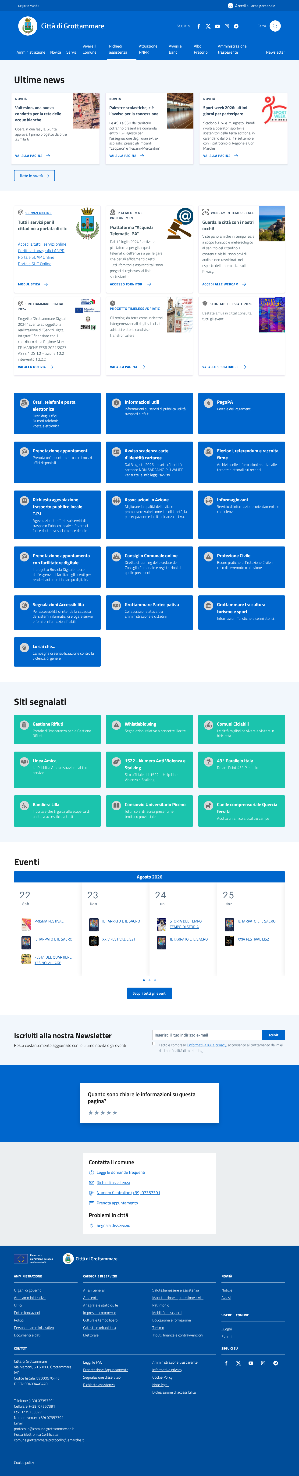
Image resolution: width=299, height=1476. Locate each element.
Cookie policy (24, 1462)
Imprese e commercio (99, 1312)
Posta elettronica (46, 426)
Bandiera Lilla (46, 804)
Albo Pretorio (201, 49)
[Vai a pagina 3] (155, 980)
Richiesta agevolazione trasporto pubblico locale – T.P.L (59, 506)
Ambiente (90, 1297)
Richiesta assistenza (99, 1384)
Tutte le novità (32, 175)
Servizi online (38, 212)
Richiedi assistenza (118, 49)
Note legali (160, 1384)
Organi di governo (27, 1290)
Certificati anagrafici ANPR (41, 250)
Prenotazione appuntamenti (61, 450)
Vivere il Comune (89, 49)
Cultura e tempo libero (100, 1320)
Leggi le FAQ (93, 1362)
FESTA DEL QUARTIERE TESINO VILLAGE (53, 960)
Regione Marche (28, 5)
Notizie (226, 1290)
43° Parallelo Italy (235, 760)
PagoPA (225, 402)
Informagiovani (232, 499)
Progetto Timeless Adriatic (135, 308)
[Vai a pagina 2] (149, 980)
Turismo (158, 1327)
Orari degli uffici (45, 416)
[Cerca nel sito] (275, 26)
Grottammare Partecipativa (152, 604)
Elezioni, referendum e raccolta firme (247, 454)
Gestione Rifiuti (48, 723)
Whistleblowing (140, 723)
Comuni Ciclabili (233, 723)
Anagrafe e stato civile (100, 1305)
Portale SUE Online (34, 264)
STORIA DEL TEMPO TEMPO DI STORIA (186, 924)
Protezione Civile (233, 555)
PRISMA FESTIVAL (49, 921)
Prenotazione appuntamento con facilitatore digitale (61, 559)
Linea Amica (45, 760)
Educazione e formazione (171, 1320)
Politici (19, 1320)
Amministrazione (31, 52)
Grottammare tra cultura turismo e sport (241, 608)
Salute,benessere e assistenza (175, 1290)
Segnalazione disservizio (102, 1377)
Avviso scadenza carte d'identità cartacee (146, 454)
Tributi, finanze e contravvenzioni (177, 1335)
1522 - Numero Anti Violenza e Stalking (155, 764)
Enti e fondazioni (27, 1312)
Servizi (72, 52)
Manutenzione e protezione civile (177, 1297)
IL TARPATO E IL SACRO (53, 939)
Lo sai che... (44, 646)
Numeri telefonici (46, 421)
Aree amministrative (30, 1297)
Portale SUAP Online (36, 257)
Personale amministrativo (34, 1327)
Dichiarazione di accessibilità (174, 1392)
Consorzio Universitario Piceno (155, 804)
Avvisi (226, 1297)
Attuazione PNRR (148, 49)
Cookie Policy (162, 1377)
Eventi (226, 1336)
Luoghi (226, 1329)
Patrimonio (160, 1305)
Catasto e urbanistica (99, 1327)
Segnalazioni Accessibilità (58, 604)
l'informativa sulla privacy (206, 1045)
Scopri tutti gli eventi (150, 993)
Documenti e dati (27, 1335)
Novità (55, 52)
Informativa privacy (167, 1370)
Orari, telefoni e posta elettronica (54, 406)
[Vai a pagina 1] (144, 980)
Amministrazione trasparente (232, 49)
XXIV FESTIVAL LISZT (118, 939)
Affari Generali (94, 1290)
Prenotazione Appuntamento (105, 1370)
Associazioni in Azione (147, 499)
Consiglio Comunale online (151, 555)
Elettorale (91, 1335)
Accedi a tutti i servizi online (42, 244)
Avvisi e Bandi (175, 49)
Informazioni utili (142, 402)
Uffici (18, 1305)
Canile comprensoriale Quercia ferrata (247, 808)
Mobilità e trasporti (167, 1312)
